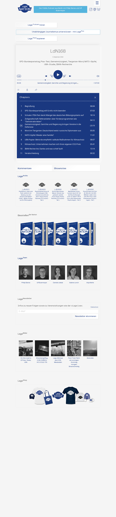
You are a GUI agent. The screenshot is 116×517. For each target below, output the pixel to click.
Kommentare (24, 168)
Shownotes (60, 168)
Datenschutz (94, 307)
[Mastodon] (94, 9)
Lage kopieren (36, 38)
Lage (23, 176)
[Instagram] (90, 9)
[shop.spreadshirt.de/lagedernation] (58, 395)
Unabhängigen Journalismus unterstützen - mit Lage (58, 31)
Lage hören (36, 25)
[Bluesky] (98, 9)
